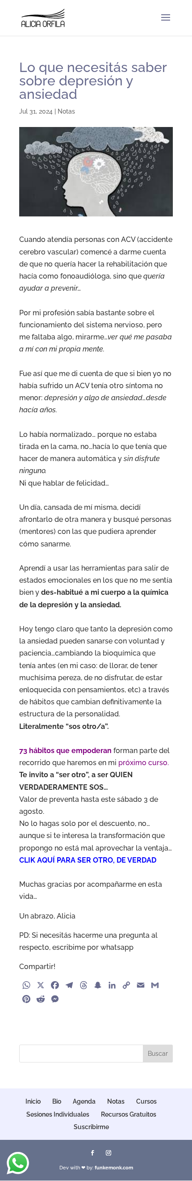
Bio (56, 1101)
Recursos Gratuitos (128, 1114)
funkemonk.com (114, 1168)
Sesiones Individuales (57, 1114)
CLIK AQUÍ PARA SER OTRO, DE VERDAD (87, 860)
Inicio (33, 1101)
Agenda (84, 1101)
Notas (66, 111)
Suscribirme (91, 1126)
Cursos (146, 1101)
